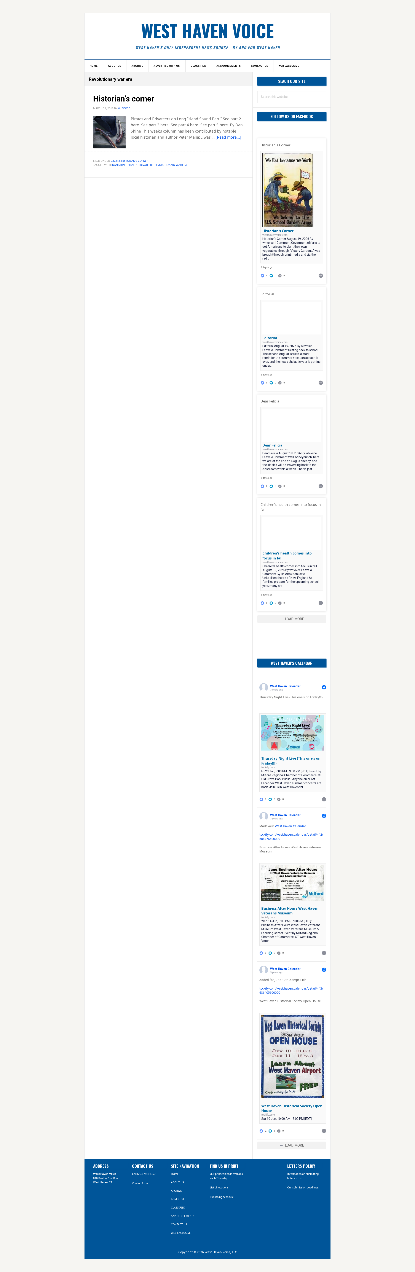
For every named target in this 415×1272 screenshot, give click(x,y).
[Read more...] (228, 137)
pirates (132, 165)
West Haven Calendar (290, 826)
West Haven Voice (207, 30)
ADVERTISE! (178, 1199)
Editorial (269, 338)
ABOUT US (177, 1182)
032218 (115, 161)
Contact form (140, 1183)
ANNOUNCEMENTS (183, 1216)
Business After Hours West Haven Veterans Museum (290, 911)
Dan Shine (119, 165)
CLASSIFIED (178, 1207)
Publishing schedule (222, 1197)
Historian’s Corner (278, 230)
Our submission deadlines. (303, 1187)
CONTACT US (179, 1224)
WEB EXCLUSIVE (181, 1233)
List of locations (219, 1187)
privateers (146, 165)
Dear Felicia (272, 445)
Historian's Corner (134, 161)
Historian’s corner (123, 98)
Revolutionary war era (171, 165)
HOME (175, 1174)
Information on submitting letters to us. (303, 1176)
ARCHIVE (176, 1191)
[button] (273, 276)
